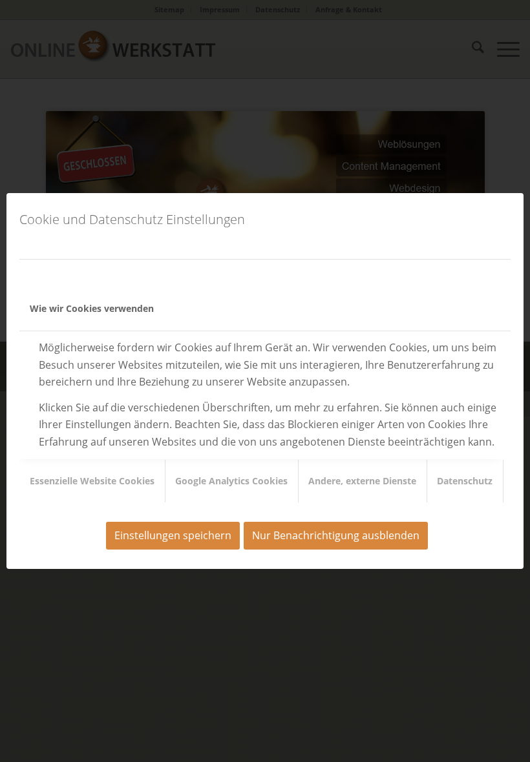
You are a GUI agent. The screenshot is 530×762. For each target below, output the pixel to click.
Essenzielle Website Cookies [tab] (92, 481)
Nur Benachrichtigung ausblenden (335, 535)
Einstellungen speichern (172, 535)
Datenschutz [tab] (465, 481)
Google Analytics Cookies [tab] (231, 481)
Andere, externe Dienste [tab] (362, 481)
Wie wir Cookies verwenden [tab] (92, 308)
